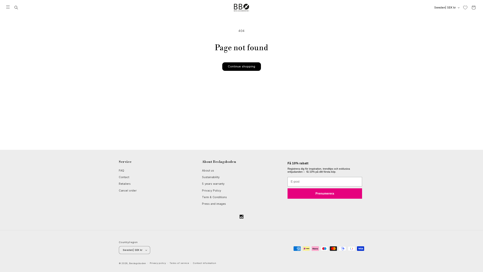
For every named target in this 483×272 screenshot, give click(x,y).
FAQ (121, 170)
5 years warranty (213, 183)
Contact (124, 177)
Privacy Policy (211, 190)
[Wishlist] (465, 7)
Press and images (214, 203)
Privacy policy (158, 263)
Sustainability (211, 177)
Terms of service (179, 263)
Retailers (125, 183)
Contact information (204, 263)
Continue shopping (241, 66)
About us (208, 170)
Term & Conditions (214, 197)
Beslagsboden (137, 263)
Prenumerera (324, 193)
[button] (8, 7)
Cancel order (128, 190)
